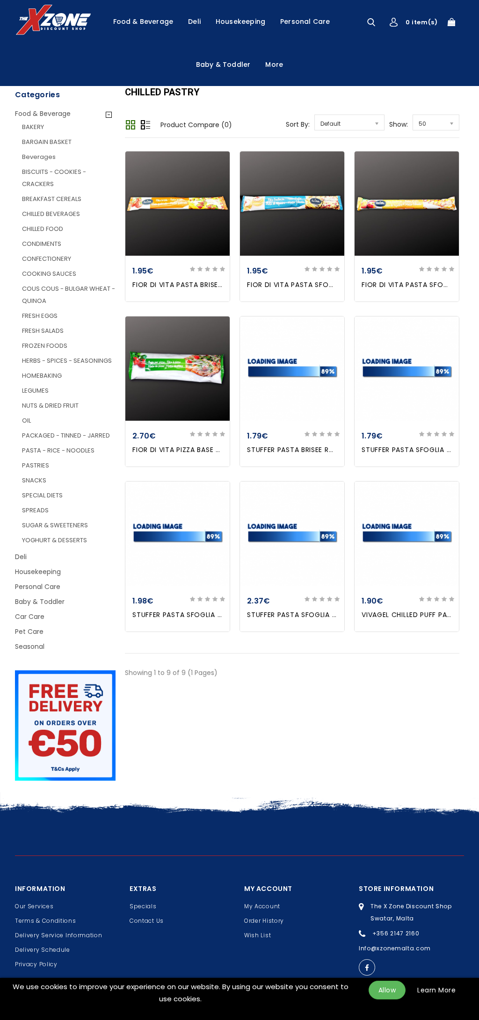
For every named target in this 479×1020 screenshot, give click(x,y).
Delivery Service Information (58, 935)
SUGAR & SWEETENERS (55, 525)
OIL (26, 420)
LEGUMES (35, 390)
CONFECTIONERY (46, 258)
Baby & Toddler (223, 64)
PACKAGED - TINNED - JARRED (66, 435)
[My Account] (393, 22)
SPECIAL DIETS (42, 495)
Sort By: (298, 124)
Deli (194, 21)
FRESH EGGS (40, 315)
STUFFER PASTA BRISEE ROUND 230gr (308, 449)
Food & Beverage (143, 21)
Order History (264, 921)
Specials (143, 906)
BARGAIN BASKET (47, 141)
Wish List (257, 935)
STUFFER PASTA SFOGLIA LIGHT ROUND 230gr (208, 614)
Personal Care (305, 21)
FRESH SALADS (43, 330)
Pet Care (29, 631)
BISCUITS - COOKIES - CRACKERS (54, 177)
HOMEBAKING (42, 375)
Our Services (34, 906)
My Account (262, 906)
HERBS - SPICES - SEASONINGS (67, 360)
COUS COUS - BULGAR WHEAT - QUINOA (68, 294)
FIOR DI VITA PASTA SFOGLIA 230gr (306, 284)
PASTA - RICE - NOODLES (58, 450)
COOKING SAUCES (49, 273)
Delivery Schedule (42, 950)
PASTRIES (35, 465)
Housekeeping (240, 21)
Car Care (29, 616)
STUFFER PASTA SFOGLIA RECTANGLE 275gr (320, 614)
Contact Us (147, 921)
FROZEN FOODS (44, 345)
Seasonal (29, 646)
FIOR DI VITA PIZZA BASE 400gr (184, 449)
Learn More (436, 990)
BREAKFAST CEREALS (51, 198)
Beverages (39, 156)
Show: (398, 124)
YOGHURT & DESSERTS (54, 540)
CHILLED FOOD (42, 228)
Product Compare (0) (196, 124)
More (274, 64)
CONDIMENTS (41, 243)
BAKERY (33, 126)
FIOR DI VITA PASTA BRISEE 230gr (188, 284)
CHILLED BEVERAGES (51, 213)
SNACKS (34, 480)
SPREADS (35, 510)
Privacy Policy (36, 964)
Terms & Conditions (45, 921)
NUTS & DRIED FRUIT (50, 405)
